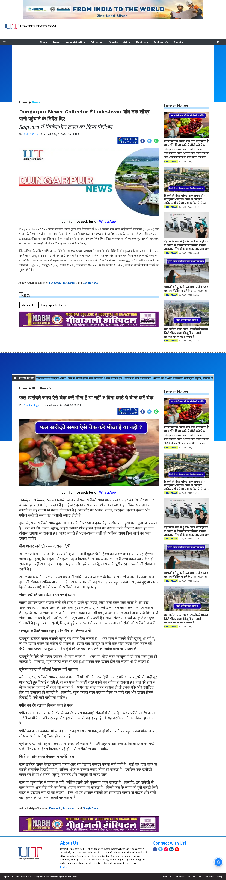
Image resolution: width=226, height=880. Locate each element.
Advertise (209, 876)
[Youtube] (177, 849)
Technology (160, 42)
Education (97, 42)
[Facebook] (155, 849)
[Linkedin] (171, 849)
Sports (113, 42)
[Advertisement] (113, 69)
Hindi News (40, 388)
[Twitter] (160, 849)
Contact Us (180, 876)
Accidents (28, 305)
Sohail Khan (31, 134)
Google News (90, 282)
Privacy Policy (194, 876)
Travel (57, 42)
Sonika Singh (31, 405)
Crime (127, 42)
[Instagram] (166, 849)
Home (23, 102)
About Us (69, 842)
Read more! (66, 867)
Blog (219, 876)
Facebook (55, 282)
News (43, 42)
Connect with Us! (169, 842)
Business (142, 42)
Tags (25, 294)
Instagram (69, 282)
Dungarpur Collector (53, 305)
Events (178, 42)
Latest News (176, 105)
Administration (75, 42)
